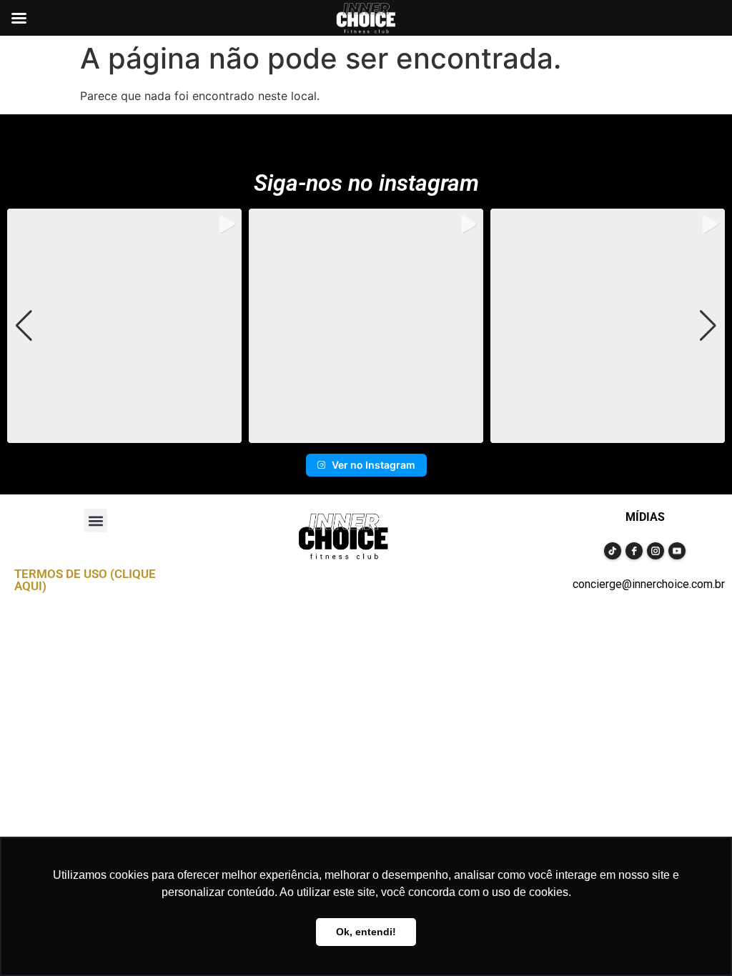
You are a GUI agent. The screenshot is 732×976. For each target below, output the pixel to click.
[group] (124, 326)
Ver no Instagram (373, 465)
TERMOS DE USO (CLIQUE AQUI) (85, 580)
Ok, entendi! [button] (366, 931)
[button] (366, 433)
